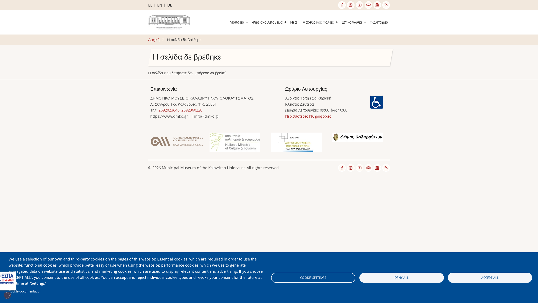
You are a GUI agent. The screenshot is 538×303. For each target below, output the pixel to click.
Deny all (401, 277)
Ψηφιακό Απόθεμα (267, 22)
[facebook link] (342, 5)
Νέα (293, 22)
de (169, 5)
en (159, 5)
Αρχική (154, 39)
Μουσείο (237, 22)
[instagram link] (351, 5)
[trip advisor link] (368, 5)
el (150, 5)
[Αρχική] (169, 21)
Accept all (490, 277)
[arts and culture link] (377, 5)
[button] (177, 142)
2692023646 (168, 110)
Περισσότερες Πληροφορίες (308, 116)
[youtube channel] (359, 5)
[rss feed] (386, 5)
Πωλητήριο (379, 22)
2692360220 (191, 110)
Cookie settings (313, 277)
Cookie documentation (25, 291)
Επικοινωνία (352, 22)
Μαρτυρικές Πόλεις (318, 22)
